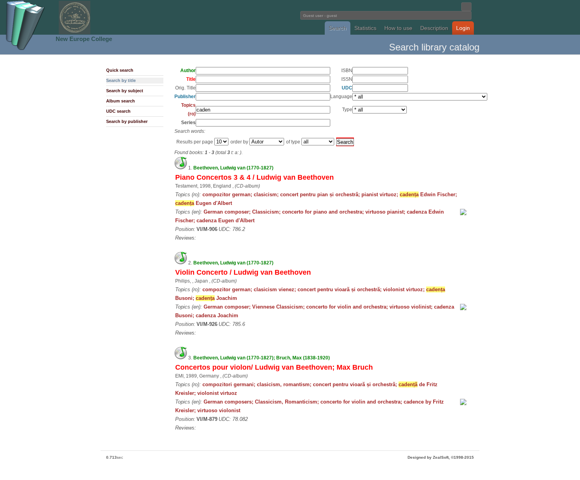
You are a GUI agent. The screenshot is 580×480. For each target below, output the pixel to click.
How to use (398, 28)
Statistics (365, 28)
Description (434, 28)
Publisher (185, 96)
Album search (120, 101)
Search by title (121, 80)
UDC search (118, 111)
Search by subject (124, 90)
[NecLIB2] (74, 33)
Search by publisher (127, 121)
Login (463, 28)
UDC (347, 88)
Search (337, 28)
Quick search (119, 70)
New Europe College (84, 38)
